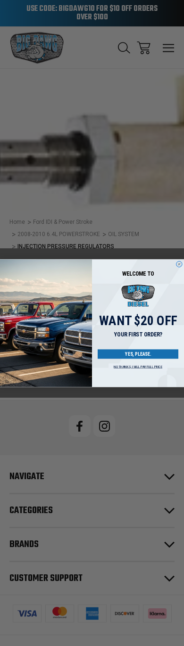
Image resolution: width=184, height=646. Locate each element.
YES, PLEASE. (138, 354)
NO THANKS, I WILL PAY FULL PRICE (138, 367)
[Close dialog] (179, 264)
